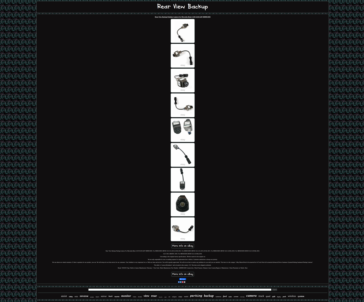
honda (140, 296)
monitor (126, 295)
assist (64, 296)
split (273, 296)
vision (134, 296)
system (301, 296)
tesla (76, 296)
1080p (71, 296)
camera (251, 295)
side (169, 296)
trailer (230, 296)
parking (196, 296)
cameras (218, 296)
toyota (117, 296)
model (186, 296)
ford (225, 296)
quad (268, 296)
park (284, 296)
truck (261, 296)
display (279, 296)
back (111, 296)
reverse (84, 295)
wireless (292, 296)
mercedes (92, 297)
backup (209, 295)
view (146, 295)
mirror (104, 296)
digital (97, 296)
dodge (180, 296)
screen (236, 296)
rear (154, 295)
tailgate (174, 296)
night (165, 297)
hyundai (160, 297)
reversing (242, 296)
